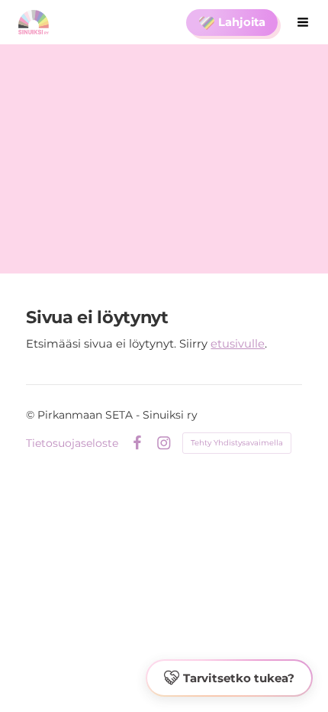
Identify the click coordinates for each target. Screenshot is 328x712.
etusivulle (238, 344)
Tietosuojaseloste (72, 443)
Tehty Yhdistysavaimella (237, 443)
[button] (229, 678)
